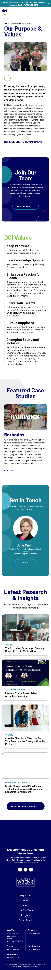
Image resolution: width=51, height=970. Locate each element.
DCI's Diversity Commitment (23, 142)
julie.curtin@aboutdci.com (25, 554)
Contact (24, 563)
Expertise (25, 895)
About (13, 23)
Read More (9, 470)
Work (25, 900)
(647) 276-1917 (13, 949)
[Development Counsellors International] (5, 12)
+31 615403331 (13, 957)
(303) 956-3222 (34, 933)
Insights (25, 915)
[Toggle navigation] (47, 12)
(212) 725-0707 (13, 933)
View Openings (24, 206)
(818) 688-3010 (34, 949)
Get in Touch (25, 920)
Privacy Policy (34, 966)
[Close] (48, 3)
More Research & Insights (24, 806)
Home (7, 23)
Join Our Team (25, 910)
